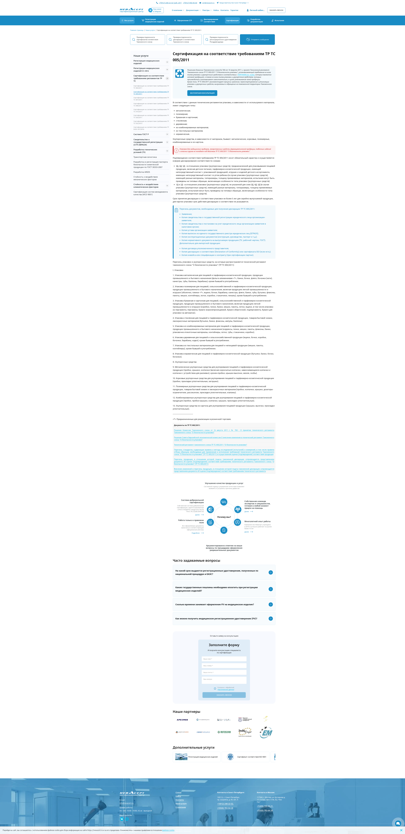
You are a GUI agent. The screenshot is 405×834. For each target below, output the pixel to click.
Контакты (180, 800)
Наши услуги (181, 803)
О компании (181, 807)
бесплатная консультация (202, 93)
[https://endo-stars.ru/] (245, 732)
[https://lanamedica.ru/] (203, 732)
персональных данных (226, 689)
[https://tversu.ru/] (245, 719)
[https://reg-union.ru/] (182, 732)
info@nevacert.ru (126, 803)
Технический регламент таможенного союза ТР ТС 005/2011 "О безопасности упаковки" (210, 445)
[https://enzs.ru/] (266, 719)
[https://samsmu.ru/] (224, 719)
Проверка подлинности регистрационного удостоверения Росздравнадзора (223, 39)
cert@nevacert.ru (208, 3)
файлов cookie (168, 830)
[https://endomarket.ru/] (266, 732)
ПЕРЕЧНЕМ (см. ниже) (246, 75)
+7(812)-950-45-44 (190, 3)
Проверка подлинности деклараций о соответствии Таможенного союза (184, 39)
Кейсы (178, 796)
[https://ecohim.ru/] (224, 732)
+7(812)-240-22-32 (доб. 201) (170, 3)
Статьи (178, 792)
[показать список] (167, 62)
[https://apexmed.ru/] (182, 719)
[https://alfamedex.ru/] (203, 719)
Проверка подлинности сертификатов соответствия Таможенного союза (147, 39)
